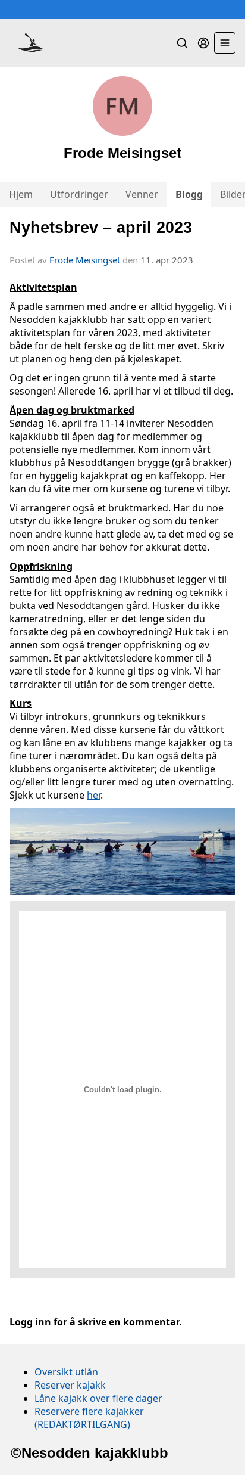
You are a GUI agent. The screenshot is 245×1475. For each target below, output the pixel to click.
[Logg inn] (203, 43)
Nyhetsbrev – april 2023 (101, 228)
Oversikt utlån (66, 1371)
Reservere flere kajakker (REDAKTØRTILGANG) (89, 1418)
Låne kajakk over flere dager (98, 1398)
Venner (141, 194)
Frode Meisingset (84, 260)
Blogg (189, 194)
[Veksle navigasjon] (224, 43)
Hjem (21, 194)
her (93, 795)
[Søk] (182, 43)
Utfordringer (79, 194)
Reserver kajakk (70, 1385)
